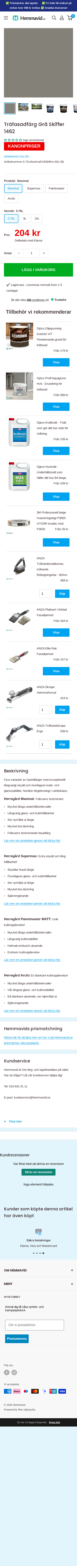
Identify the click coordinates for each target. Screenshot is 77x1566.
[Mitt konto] (62, 18)
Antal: (8, 253)
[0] (69, 17)
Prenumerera (17, 1338)
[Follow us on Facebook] (6, 1372)
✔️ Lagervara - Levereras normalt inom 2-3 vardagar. (34, 287)
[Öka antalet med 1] (44, 253)
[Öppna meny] (6, 17)
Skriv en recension (38, 1172)
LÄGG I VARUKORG (38, 270)
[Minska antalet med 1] (19, 253)
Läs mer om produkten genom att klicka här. (32, 840)
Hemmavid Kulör (16, 156)
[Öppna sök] (54, 18)
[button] (13, 140)
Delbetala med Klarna (28, 240)
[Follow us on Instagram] (14, 1372)
